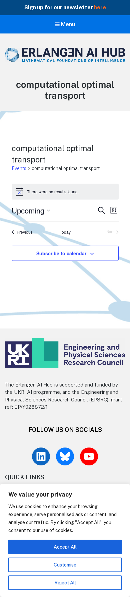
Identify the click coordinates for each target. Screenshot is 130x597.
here (99, 7)
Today (65, 232)
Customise (65, 564)
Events (19, 168)
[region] (65, 540)
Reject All (65, 582)
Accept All (65, 547)
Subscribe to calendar (61, 253)
